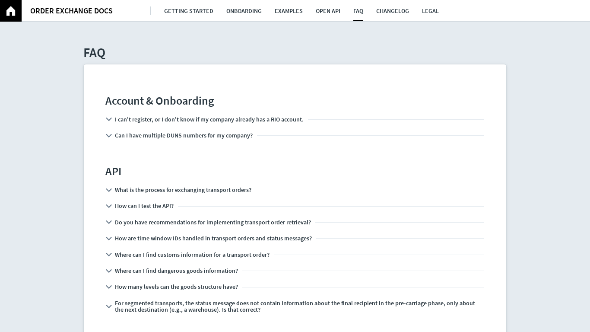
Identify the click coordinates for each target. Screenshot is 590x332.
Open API (328, 11)
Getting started (188, 11)
